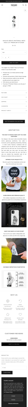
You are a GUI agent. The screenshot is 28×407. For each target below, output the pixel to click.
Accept (13, 396)
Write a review (14, 344)
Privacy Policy (9, 392)
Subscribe (7, 372)
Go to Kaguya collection (14, 121)
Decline (13, 400)
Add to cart (14, 62)
